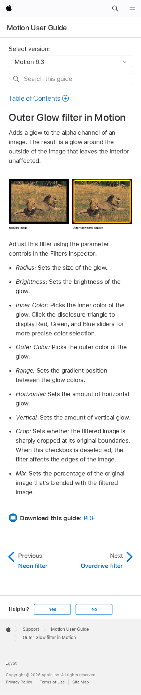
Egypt (11, 663)
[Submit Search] (16, 79)
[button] (115, 8)
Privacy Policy (19, 682)
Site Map (80, 682)
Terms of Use (52, 682)
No (94, 609)
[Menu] (132, 8)
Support (31, 629)
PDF (89, 518)
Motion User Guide (37, 27)
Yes (52, 609)
